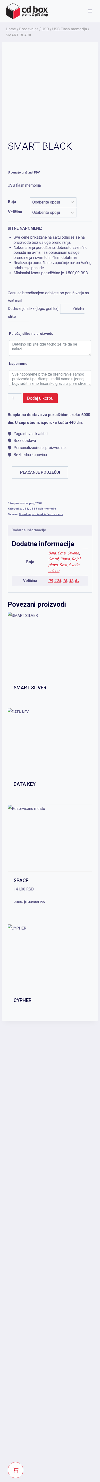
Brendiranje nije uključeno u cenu (41, 514)
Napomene (18, 364)
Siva (63, 564)
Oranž (53, 559)
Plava (65, 559)
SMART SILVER (30, 688)
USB (25, 508)
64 (77, 580)
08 (50, 580)
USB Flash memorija (43, 508)
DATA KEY (25, 784)
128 (57, 580)
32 (71, 580)
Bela (52, 553)
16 (65, 580)
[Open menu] (89, 11)
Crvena (73, 553)
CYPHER (23, 1000)
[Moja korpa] (15, 1470)
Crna (62, 553)
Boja (12, 201)
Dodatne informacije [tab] (28, 530)
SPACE (21, 880)
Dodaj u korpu (40, 398)
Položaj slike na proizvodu (31, 334)
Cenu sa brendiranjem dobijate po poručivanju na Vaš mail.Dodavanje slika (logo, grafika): (50, 272)
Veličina (15, 212)
